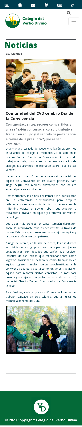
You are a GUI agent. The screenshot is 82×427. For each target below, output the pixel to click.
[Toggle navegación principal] (73, 21)
